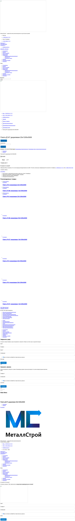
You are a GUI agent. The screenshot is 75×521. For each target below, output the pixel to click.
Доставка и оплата (6, 60)
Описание (5, 151)
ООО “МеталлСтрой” (4, 307)
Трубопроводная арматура (8, 322)
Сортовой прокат (6, 321)
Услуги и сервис (6, 53)
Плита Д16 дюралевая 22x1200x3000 (14, 185)
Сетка (4, 323)
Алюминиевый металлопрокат (21, 149)
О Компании (5, 51)
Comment (2, 382)
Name (1, 515)
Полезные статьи (8, 58)
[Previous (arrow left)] (0, 390)
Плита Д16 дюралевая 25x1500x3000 (14, 261)
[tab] (39, 151)
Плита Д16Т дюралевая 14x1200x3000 (15, 304)
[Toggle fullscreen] (3, 389)
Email (1, 350)
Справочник (5, 55)
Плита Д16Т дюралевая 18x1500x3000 (15, 239)
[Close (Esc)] (0, 389)
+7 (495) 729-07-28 (69, 167)
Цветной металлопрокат (41, 149)
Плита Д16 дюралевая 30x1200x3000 (14, 282)
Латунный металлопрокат (8, 327)
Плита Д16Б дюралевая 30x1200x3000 (15, 218)
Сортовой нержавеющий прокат (9, 314)
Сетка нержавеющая (7, 316)
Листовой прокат (6, 318)
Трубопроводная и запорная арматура (10, 315)
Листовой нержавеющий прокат (9, 312)
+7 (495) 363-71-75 (60, 167)
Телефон (2, 346)
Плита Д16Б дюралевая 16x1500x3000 (15, 190)
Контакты (5, 61)
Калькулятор (5, 54)
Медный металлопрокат (8, 326)
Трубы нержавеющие (7, 313)
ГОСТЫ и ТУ (7, 57)
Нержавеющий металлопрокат (11, 56)
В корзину (3, 146)
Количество (2, 143)
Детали (4, 152)
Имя (1, 343)
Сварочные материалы (7, 317)
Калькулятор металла (7, 332)
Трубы (4, 320)
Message (2, 359)
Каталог (4, 52)
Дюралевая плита (32, 149)
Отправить (3, 362)
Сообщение (2, 353)
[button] (4, 49)
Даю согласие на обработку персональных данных (14, 357)
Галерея (4, 59)
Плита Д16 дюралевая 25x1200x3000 (14, 196)
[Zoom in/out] (4, 389)
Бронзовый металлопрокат (8, 325)
